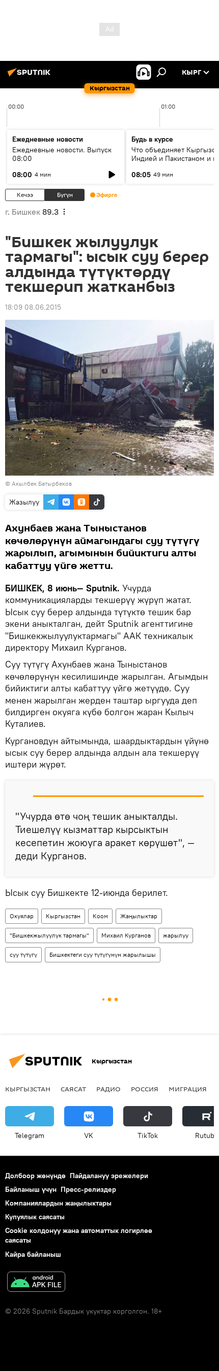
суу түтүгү (23, 954)
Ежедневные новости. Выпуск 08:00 (62, 154)
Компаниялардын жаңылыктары (58, 1203)
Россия (144, 1088)
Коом (100, 916)
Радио (108, 1088)
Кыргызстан (63, 916)
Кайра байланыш (33, 1254)
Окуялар (22, 916)
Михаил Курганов (126, 935)
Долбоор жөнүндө (35, 1175)
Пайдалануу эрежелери (109, 1175)
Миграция (188, 1088)
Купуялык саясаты (35, 1216)
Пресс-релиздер (88, 1189)
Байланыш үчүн (31, 1189)
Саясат (73, 1088)
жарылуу (175, 935)
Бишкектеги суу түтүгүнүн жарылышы (102, 954)
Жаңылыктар (138, 916)
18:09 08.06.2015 (33, 307)
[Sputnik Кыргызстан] (30, 76)
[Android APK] (36, 1283)
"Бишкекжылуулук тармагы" (49, 935)
